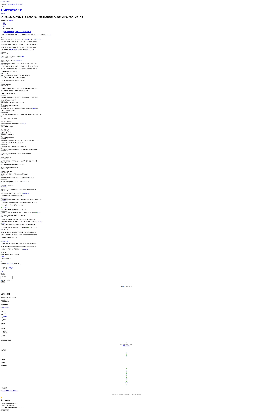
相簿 (4, 23)
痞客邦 (9, 263)
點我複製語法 (126, 345)
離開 (7, 410)
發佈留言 (2, 281)
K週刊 (10, 268)
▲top (2, 271)
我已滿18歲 (3, 410)
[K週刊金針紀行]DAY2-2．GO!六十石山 (17, 32)
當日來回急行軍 (13, 49)
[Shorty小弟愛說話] (126, 368)
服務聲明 (139, 394)
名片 (4, 26)
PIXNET (116, 394)
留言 (12, 263)
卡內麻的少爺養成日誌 (11, 10)
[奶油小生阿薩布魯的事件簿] (126, 385)
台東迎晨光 (38, 39)
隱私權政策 (134, 394)
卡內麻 (2, 256)
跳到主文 (3, 13)
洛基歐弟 (34, 108)
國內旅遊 (11, 267)
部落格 (4, 24)
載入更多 (2, 273)
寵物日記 (11, 20)
